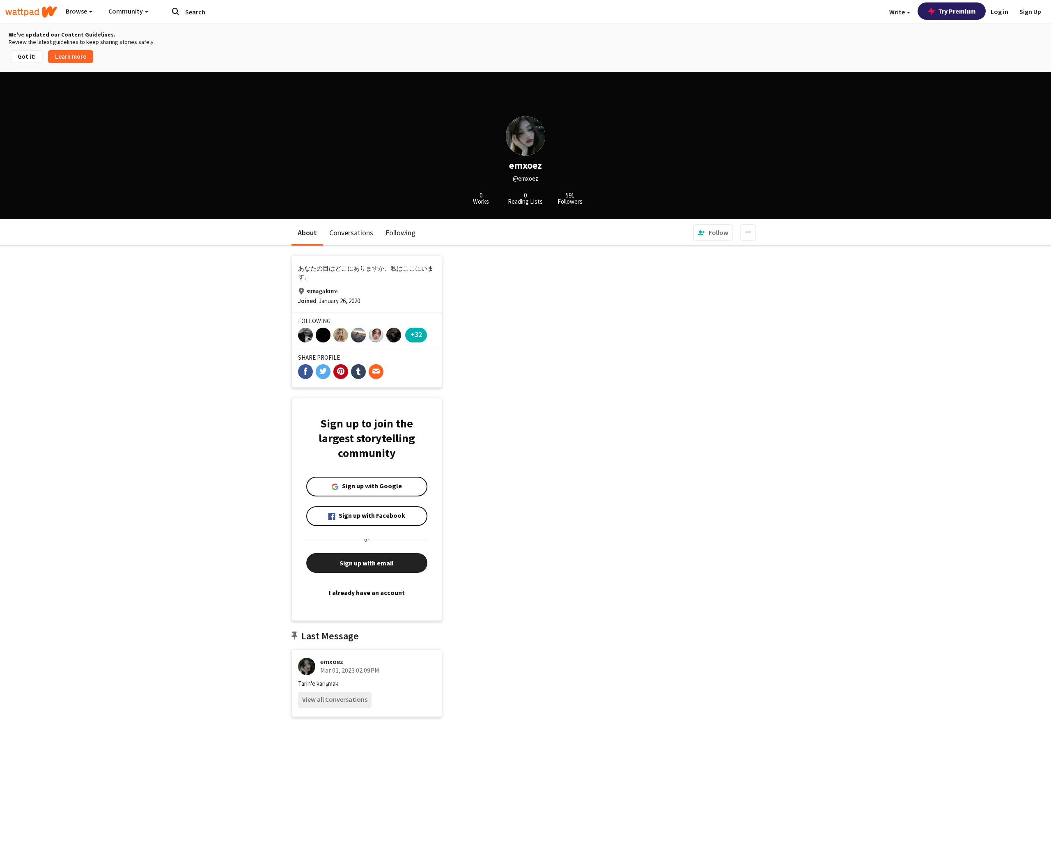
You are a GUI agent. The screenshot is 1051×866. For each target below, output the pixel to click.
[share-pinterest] (340, 371)
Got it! (27, 56)
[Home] (31, 12)
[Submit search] (176, 11)
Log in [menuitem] (999, 11)
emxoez (331, 661)
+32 (416, 334)
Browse (77, 11)
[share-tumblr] (358, 371)
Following (400, 232)
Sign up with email (367, 563)
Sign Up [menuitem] (1030, 11)
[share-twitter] (323, 371)
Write (897, 12)
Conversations (351, 232)
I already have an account (367, 592)
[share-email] (376, 371)
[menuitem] (713, 232)
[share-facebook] (305, 371)
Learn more (70, 56)
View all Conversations (334, 699)
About (307, 232)
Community (126, 11)
